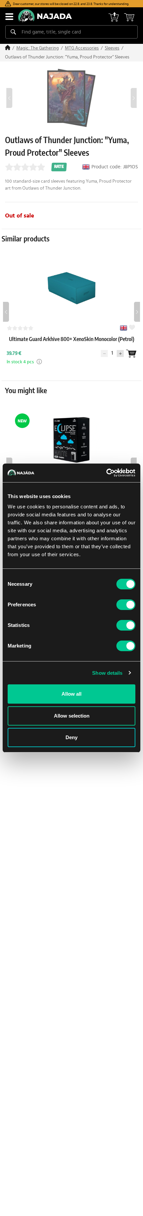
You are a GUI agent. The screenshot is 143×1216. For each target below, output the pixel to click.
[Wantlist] (131, 362)
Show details (107, 673)
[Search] (13, 32)
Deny (71, 737)
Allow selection (71, 716)
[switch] (125, 604)
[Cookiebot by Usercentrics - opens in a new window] (106, 473)
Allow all (71, 694)
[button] (36, 369)
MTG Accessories (82, 48)
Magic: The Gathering (37, 48)
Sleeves (112, 48)
